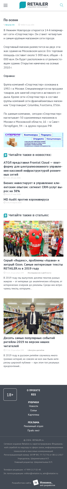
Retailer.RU (10, 25)
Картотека (33, 414)
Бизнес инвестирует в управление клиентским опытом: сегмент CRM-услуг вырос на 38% (33, 187)
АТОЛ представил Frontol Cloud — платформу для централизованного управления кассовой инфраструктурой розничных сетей (33, 168)
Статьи (33, 410)
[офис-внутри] (33, 134)
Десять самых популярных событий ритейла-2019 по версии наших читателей (29, 342)
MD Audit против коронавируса (26, 199)
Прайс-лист (33, 430)
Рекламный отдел (33, 426)
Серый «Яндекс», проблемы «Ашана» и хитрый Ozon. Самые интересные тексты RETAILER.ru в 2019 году (33, 264)
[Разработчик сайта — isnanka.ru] (44, 483)
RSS (33, 394)
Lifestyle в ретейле (36, 350)
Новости (33, 406)
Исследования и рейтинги (39, 273)
